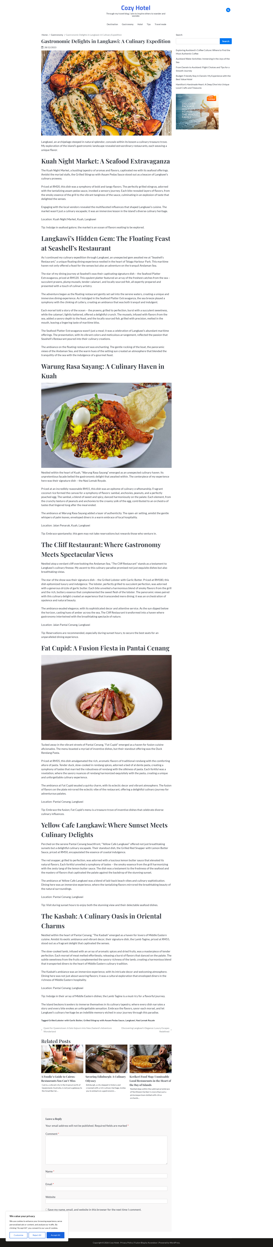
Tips (149, 24)
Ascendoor (152, 1242)
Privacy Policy (126, 1242)
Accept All (55, 1235)
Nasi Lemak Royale (145, 1020)
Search (179, 34)
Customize (18, 1235)
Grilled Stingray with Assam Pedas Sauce (103, 1020)
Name (50, 1171)
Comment (52, 1133)
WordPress (175, 1242)
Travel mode (160, 24)
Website (50, 1197)
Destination (112, 24)
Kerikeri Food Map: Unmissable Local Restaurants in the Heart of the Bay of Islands (150, 1080)
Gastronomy (128, 24)
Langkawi (130, 1020)
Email (50, 1184)
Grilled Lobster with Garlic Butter (65, 1020)
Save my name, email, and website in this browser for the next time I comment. (94, 1209)
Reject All (37, 1235)
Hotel (140, 24)
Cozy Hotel (135, 7)
